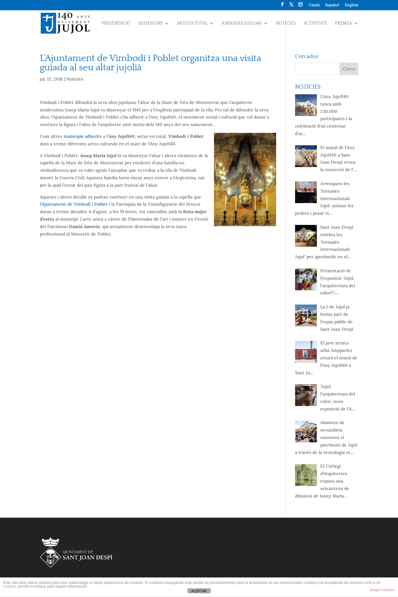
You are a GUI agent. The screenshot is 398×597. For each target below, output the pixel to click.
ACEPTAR (199, 591)
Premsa (343, 23)
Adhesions (150, 23)
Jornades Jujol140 (242, 23)
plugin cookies (382, 590)
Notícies (286, 23)
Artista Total (192, 23)
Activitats (315, 23)
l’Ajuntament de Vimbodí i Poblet (74, 204)
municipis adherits (83, 136)
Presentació (116, 23)
